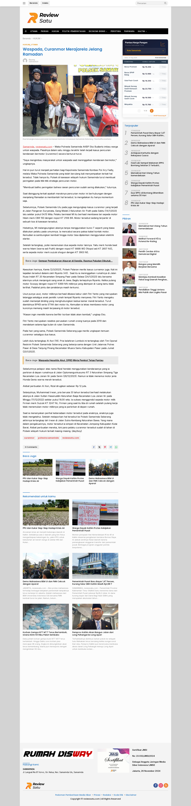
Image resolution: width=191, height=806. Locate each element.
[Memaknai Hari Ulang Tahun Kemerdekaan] (129, 228)
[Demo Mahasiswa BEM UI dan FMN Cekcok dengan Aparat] (103, 467)
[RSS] (166, 785)
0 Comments (31, 447)
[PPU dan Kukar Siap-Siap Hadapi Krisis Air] (37, 467)
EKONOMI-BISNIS (97, 31)
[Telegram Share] (111, 447)
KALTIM (141, 31)
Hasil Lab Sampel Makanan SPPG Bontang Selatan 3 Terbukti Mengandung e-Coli (147, 164)
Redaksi (107, 795)
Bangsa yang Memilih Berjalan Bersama (149, 265)
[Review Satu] (44, 17)
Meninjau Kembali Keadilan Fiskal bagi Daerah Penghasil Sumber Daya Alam (153, 278)
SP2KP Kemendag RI (160, 115)
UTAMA (33, 31)
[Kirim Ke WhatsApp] (116, 447)
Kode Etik (118, 795)
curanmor (29, 437)
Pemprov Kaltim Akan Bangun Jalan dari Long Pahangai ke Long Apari (92, 633)
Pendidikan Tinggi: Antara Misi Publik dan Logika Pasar (153, 290)
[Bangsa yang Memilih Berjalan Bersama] (129, 266)
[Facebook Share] (94, 447)
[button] (165, 3)
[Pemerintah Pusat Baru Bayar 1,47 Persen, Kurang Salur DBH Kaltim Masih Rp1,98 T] (95, 566)
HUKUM (55, 31)
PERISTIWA (116, 31)
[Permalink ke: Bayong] (25, 60)
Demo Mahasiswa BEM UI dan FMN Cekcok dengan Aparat (101, 481)
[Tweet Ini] (99, 447)
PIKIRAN (44, 31)
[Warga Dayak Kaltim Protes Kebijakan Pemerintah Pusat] (70, 467)
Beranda (33, 3)
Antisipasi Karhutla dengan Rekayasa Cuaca (145, 154)
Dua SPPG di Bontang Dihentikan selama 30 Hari (147, 194)
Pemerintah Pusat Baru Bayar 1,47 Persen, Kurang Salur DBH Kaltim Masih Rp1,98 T (93, 582)
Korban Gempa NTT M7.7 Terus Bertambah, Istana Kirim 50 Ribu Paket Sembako (45, 633)
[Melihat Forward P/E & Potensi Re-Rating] (129, 240)
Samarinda (28, 146)
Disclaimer (131, 795)
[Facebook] (155, 785)
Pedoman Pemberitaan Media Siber (73, 795)
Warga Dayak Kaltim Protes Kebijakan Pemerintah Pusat (70, 479)
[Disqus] (70, 697)
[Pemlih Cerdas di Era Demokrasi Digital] (129, 253)
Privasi (97, 795)
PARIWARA (129, 31)
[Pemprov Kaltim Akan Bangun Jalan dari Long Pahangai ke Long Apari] (95, 617)
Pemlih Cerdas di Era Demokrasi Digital (149, 252)
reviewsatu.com (44, 146)
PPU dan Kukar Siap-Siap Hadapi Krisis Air (35, 479)
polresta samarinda (48, 437)
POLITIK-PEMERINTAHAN (73, 31)
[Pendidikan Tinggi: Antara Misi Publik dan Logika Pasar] (129, 291)
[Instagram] (161, 785)
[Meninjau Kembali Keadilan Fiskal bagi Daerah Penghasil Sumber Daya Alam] (128, 279)
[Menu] (25, 3)
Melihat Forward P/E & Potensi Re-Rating (150, 239)
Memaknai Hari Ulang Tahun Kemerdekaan (145, 174)
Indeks (45, 3)
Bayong (32, 60)
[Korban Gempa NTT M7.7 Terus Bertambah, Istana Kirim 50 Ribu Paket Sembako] (46, 617)
